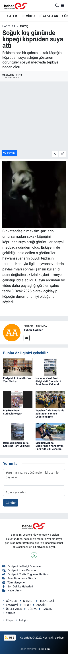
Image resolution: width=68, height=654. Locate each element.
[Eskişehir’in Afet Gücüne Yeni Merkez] (17, 367)
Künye (9, 620)
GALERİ (12, 16)
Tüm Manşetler (16, 582)
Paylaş (11, 152)
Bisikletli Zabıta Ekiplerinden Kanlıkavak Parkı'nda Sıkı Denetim (49, 445)
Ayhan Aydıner (33, 330)
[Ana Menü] (62, 5)
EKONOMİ (12, 605)
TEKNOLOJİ (47, 601)
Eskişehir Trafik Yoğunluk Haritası (28, 574)
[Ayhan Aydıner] (11, 332)
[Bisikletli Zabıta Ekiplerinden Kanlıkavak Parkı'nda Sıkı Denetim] (50, 431)
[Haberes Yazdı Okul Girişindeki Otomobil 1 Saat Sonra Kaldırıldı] (50, 367)
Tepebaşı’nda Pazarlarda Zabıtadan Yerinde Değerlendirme (50, 413)
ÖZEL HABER (14, 609)
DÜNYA (32, 609)
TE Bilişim (43, 649)
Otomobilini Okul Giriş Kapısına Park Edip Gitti (16, 444)
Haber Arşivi (14, 590)
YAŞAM (10, 613)
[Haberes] (16, 5)
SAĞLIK (47, 609)
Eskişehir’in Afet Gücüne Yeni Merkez (17, 380)
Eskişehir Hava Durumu (21, 570)
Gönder (11, 503)
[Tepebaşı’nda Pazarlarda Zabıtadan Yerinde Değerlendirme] (50, 399)
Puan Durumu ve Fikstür (21, 578)
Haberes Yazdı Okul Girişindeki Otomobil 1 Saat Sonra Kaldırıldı (48, 381)
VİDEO (29, 16)
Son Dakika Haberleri (20, 586)
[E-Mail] (27, 338)
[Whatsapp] (34, 555)
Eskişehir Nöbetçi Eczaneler (24, 566)
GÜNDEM (11, 601)
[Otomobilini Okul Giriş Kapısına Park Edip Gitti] (17, 431)
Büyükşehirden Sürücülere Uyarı (12, 412)
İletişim (23, 620)
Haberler (8, 26)
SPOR (27, 605)
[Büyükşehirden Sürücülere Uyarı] (17, 399)
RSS (11, 637)
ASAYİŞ (24, 26)
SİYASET (28, 601)
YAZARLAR (50, 16)
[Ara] (57, 5)
